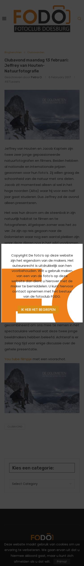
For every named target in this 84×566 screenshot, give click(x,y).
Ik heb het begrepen (38, 309)
